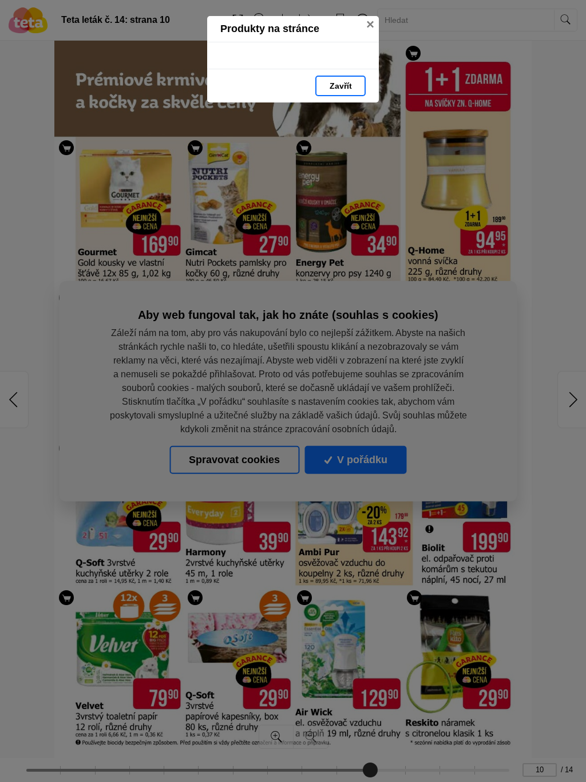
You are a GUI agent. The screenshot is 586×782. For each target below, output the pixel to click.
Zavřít (341, 85)
